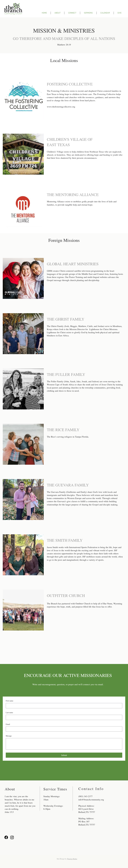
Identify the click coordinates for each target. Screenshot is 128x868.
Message (9, 736)
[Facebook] (6, 837)
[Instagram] (12, 837)
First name (9, 701)
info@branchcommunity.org (91, 799)
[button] (57, 13)
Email (8, 724)
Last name (9, 712)
